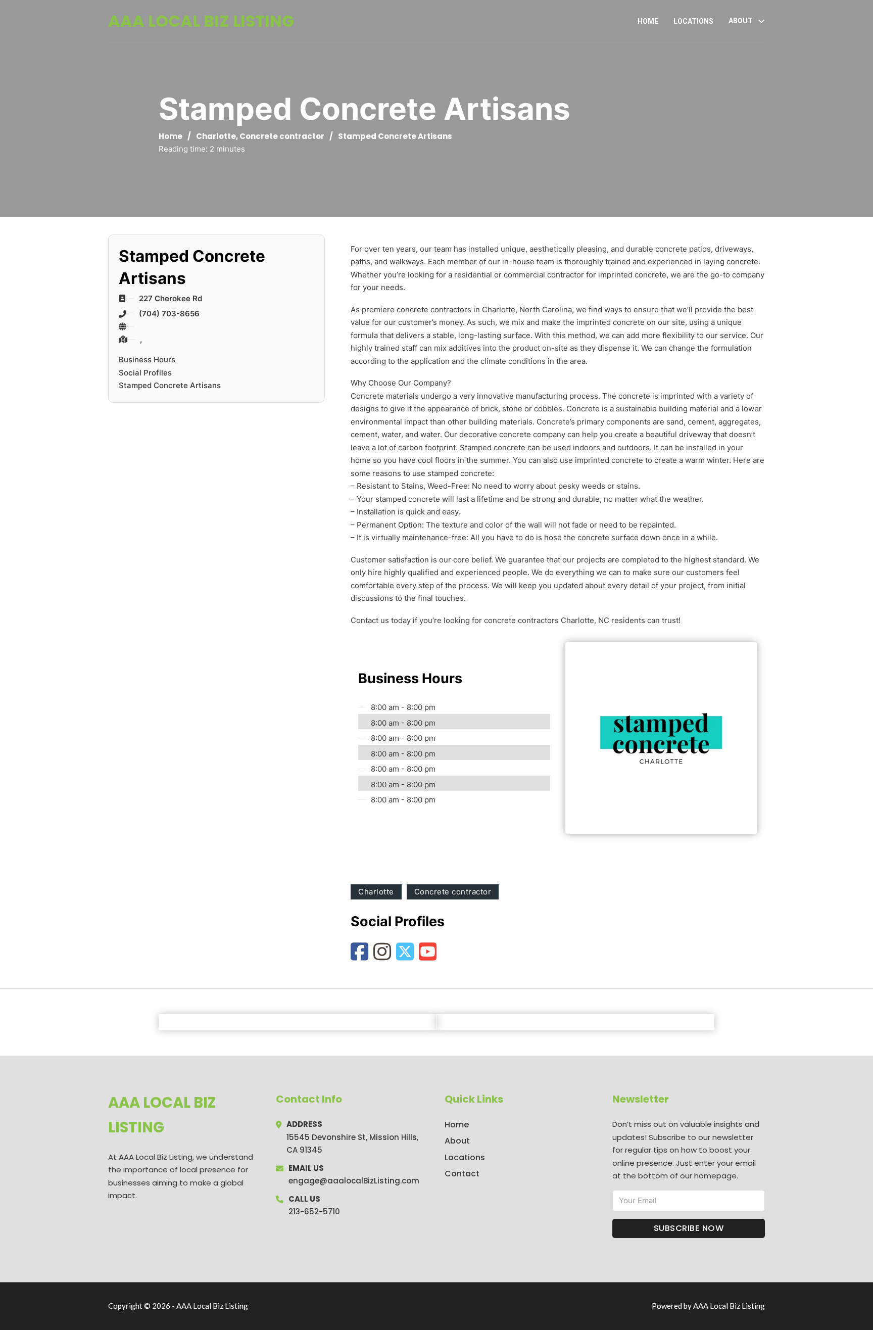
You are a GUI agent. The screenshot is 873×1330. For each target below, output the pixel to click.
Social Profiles (145, 372)
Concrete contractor (281, 136)
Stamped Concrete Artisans (170, 385)
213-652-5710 (314, 1211)
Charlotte (216, 136)
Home (648, 21)
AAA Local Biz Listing (201, 21)
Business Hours (147, 359)
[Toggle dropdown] (761, 21)
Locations (693, 21)
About (457, 1141)
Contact (462, 1173)
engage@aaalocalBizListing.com (353, 1180)
